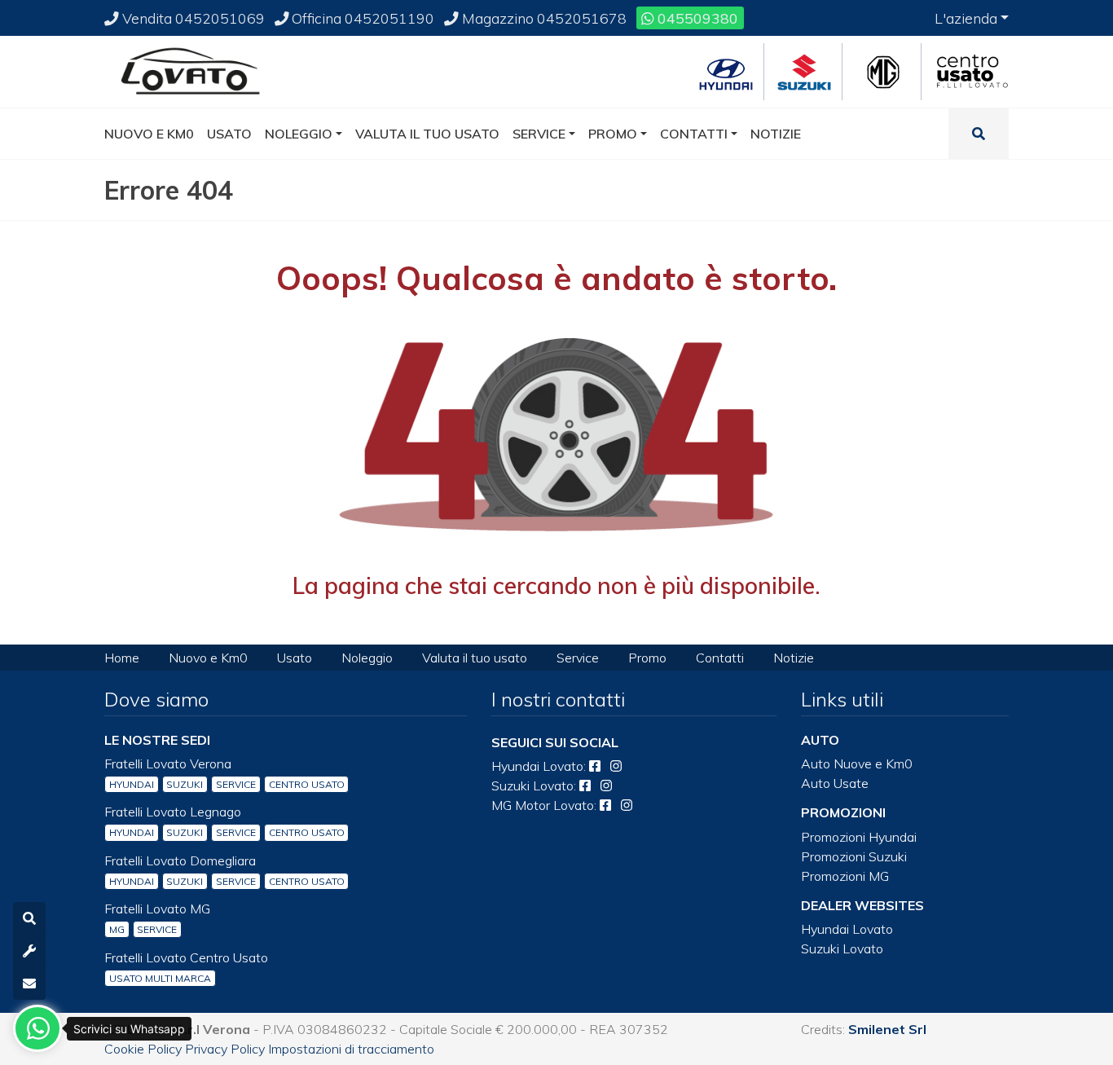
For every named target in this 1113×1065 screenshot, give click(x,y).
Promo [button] (612, 133)
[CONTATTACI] (29, 983)
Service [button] (539, 133)
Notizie (793, 657)
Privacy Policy (225, 1049)
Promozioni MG (845, 876)
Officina (361, 18)
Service (577, 657)
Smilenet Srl (887, 1029)
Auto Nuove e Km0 (857, 763)
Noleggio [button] (298, 133)
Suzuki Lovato (842, 948)
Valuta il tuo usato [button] (427, 133)
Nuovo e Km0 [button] (149, 133)
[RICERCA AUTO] (29, 918)
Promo (647, 657)
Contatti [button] (694, 133)
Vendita (192, 18)
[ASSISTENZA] (29, 951)
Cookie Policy (143, 1049)
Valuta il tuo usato (474, 657)
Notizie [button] (775, 133)
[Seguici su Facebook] (594, 766)
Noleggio (367, 657)
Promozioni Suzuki (854, 856)
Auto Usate (835, 783)
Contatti (720, 657)
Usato (294, 657)
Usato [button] (229, 133)
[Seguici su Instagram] (616, 766)
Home (121, 657)
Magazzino (543, 18)
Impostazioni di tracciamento (351, 1049)
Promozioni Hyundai (859, 837)
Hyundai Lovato (847, 929)
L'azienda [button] (966, 18)
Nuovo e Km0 (208, 657)
